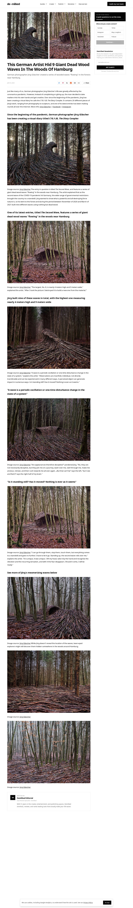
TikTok (113, 28)
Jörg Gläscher (45, 106)
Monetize (71, 4)
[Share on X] (67, 83)
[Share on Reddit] (71, 83)
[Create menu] (55, 4)
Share (87, 83)
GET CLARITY (110, 67)
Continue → (110, 42)
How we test (83, 4)
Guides (42, 4)
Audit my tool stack (116, 4)
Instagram (66, 106)
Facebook (57, 106)
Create (51, 4)
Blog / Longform (116, 32)
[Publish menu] (64, 4)
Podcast (114, 37)
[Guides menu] (46, 4)
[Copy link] (78, 83)
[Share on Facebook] (59, 83)
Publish (60, 4)
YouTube (99, 28)
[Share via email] (74, 83)
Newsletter (100, 37)
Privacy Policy (88, 903)
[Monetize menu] (75, 4)
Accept (107, 903)
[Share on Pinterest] (63, 83)
